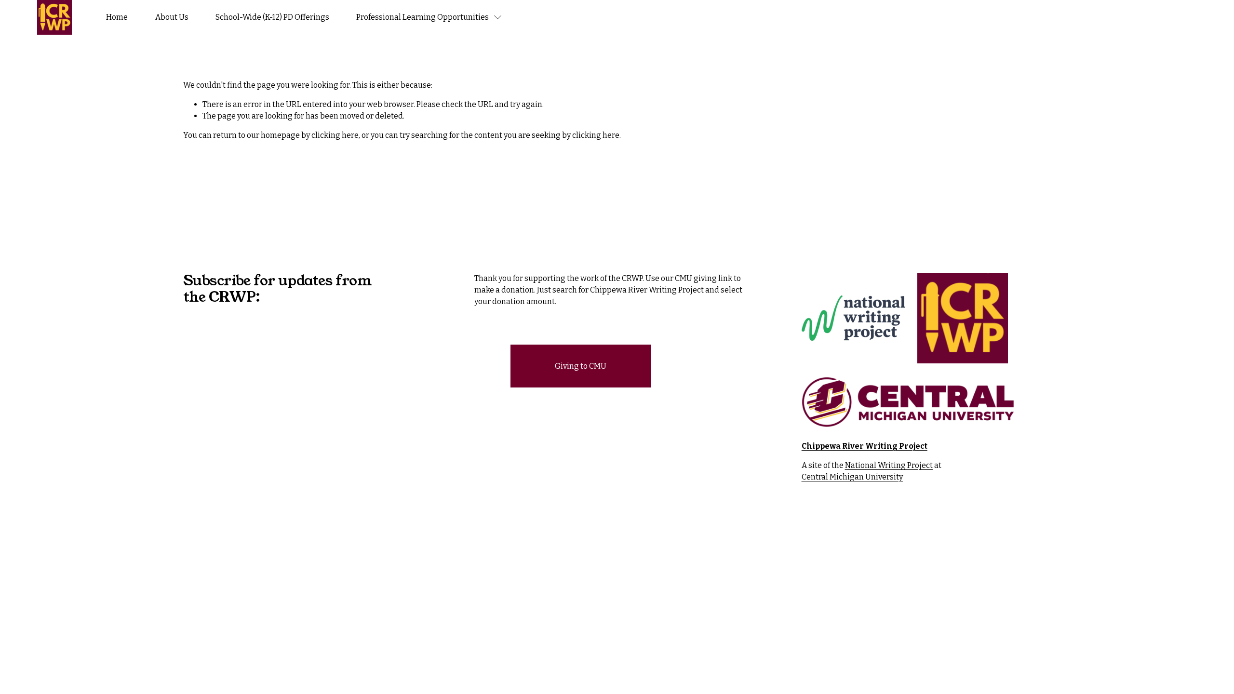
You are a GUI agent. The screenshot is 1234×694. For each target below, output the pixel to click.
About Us (171, 17)
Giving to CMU (580, 366)
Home (117, 17)
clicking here (335, 135)
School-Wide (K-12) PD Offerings (272, 17)
